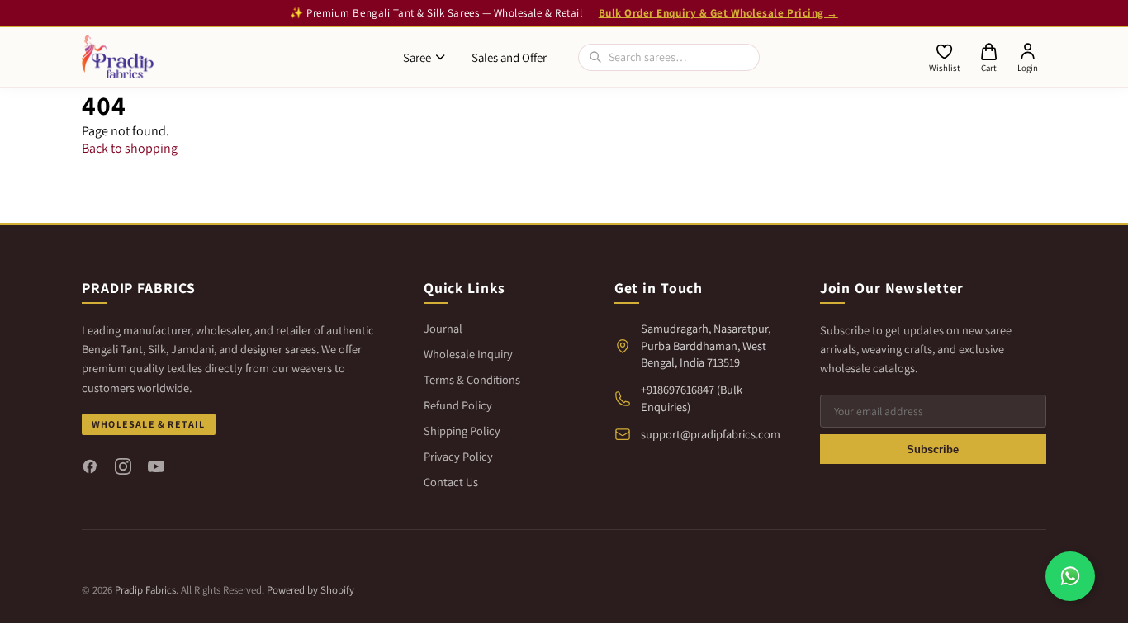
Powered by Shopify (310, 590)
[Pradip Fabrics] (118, 56)
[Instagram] (123, 466)
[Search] (595, 57)
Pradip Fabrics (145, 590)
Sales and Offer (509, 57)
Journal (443, 328)
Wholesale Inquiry (468, 354)
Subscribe (933, 449)
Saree (417, 57)
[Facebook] (90, 466)
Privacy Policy (458, 456)
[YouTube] (156, 466)
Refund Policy (458, 405)
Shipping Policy (462, 430)
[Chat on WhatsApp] (1070, 576)
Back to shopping (130, 148)
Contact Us (451, 482)
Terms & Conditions (472, 379)
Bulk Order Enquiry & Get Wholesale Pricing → (718, 13)
